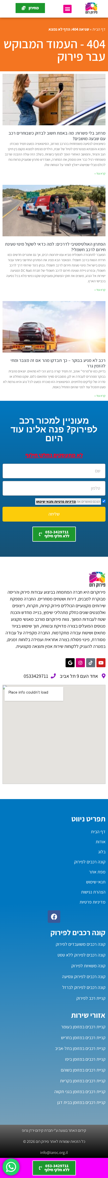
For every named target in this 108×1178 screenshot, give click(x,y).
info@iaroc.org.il (54, 1152)
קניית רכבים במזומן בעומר (83, 1027)
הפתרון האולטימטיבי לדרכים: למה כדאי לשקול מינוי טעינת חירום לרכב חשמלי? (55, 246)
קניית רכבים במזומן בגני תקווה (79, 1091)
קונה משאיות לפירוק (88, 966)
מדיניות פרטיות (64, 501)
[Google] (70, 662)
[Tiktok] (90, 662)
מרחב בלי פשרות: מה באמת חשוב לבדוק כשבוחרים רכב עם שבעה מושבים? (57, 135)
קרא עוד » (99, 173)
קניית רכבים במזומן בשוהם (83, 1070)
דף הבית (98, 29)
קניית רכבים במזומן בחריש (83, 1037)
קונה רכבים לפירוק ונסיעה (83, 976)
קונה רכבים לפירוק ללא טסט (81, 955)
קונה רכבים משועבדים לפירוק (80, 944)
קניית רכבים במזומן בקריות (82, 1081)
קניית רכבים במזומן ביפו (85, 1059)
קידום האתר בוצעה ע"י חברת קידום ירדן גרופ (54, 1130)
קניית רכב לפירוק (90, 998)
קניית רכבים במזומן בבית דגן (81, 1102)
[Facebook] (54, 916)
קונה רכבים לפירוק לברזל (83, 987)
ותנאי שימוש (44, 501)
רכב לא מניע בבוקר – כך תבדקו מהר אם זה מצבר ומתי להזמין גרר (58, 363)
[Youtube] (100, 662)
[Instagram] (80, 662)
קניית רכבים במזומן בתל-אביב (80, 1048)
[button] (67, 9)
